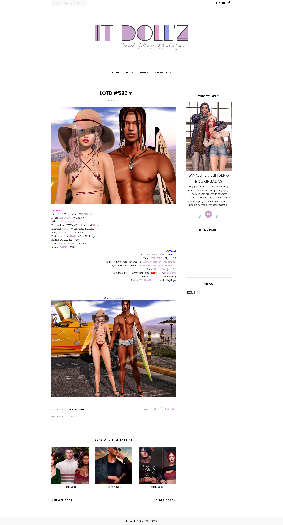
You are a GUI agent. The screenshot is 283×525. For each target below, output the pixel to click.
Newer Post (63, 500)
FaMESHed (87, 214)
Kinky (95, 225)
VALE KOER (146, 280)
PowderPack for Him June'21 (159, 262)
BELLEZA (159, 269)
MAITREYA (65, 232)
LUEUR (62, 221)
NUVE (65, 229)
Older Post (164, 500)
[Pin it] (173, 409)
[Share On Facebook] (161, 409)
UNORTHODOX (155, 254)
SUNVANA (119, 298)
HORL (73, 236)
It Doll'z (72, 416)
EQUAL (63, 247)
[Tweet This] (155, 409)
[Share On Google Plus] (167, 409)
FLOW (154, 276)
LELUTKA (64, 218)
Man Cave (170, 273)
